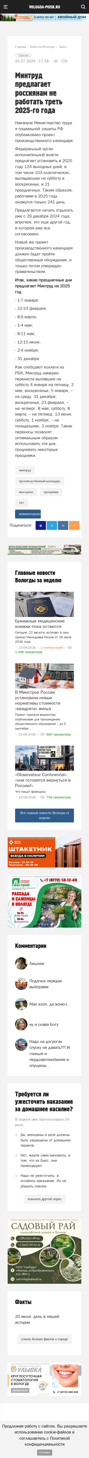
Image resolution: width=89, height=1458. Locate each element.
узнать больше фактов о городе (44, 1339)
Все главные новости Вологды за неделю (44, 815)
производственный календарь (39, 481)
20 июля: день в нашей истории (37, 1319)
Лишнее (36, 963)
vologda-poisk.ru (44, 7)
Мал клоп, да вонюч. (48, 1004)
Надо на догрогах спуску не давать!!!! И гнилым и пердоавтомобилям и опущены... (49, 1053)
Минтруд (25, 470)
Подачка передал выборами (45, 983)
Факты (23, 1302)
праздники (51, 492)
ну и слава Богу (43, 1024)
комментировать (30, 514)
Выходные (26, 492)
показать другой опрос (45, 1199)
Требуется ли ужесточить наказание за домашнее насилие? (44, 1102)
